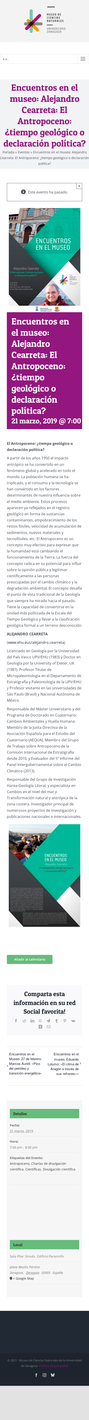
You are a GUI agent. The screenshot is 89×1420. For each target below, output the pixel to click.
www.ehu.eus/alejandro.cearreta (36, 642)
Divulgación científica (59, 1169)
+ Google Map (23, 1278)
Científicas (33, 1169)
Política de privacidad (53, 1366)
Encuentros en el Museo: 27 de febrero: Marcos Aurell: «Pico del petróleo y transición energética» (25, 1063)
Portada (8, 152)
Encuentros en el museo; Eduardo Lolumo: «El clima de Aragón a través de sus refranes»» (63, 1063)
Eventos (24, 152)
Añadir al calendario (29, 959)
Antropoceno (19, 1163)
